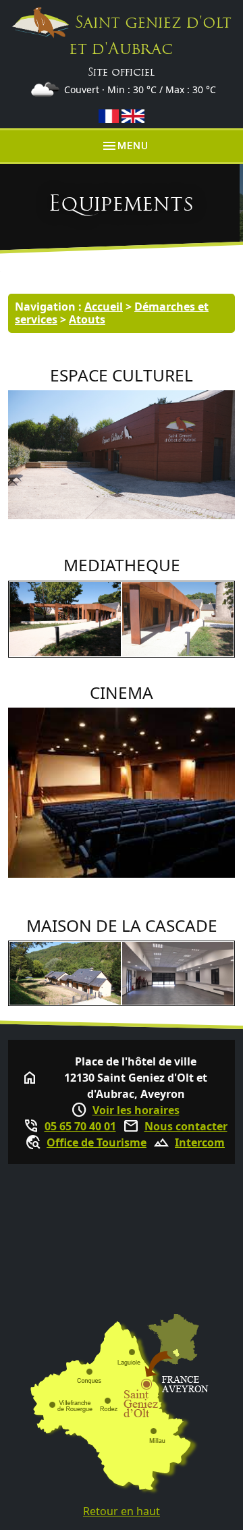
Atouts (87, 319)
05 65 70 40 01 (80, 1126)
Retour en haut (121, 1511)
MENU (124, 145)
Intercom (200, 1142)
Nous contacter (185, 1126)
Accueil (103, 306)
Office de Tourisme (96, 1142)
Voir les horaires (136, 1110)
